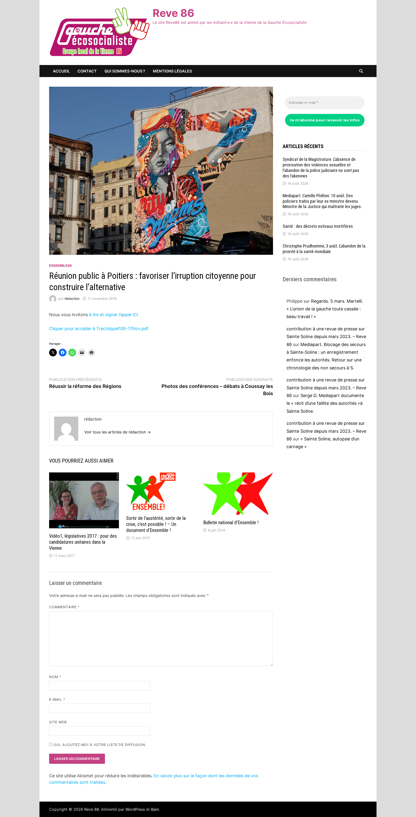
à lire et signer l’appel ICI (113, 314)
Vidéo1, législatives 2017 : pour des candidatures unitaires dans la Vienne (83, 542)
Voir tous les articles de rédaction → (117, 432)
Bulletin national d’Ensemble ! (231, 522)
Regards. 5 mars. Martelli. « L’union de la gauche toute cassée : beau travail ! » (324, 309)
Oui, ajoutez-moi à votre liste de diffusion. (99, 745)
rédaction (72, 298)
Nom (55, 677)
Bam (155, 809)
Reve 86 (173, 13)
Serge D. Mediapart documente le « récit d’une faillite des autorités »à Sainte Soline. (325, 403)
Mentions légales (172, 71)
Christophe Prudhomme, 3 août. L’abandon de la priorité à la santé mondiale (324, 248)
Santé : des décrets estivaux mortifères (318, 226)
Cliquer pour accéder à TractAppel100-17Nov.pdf (99, 328)
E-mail (57, 699)
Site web (58, 722)
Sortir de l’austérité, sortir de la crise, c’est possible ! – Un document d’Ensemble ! (156, 524)
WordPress (135, 809)
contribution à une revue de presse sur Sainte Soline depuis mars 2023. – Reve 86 (326, 336)
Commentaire (64, 607)
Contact (87, 71)
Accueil (61, 71)
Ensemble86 (60, 265)
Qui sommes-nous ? (124, 71)
